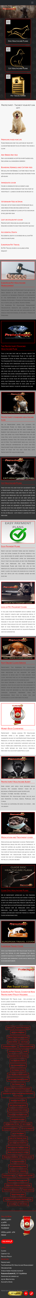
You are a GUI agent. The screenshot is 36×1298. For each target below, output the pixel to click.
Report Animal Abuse (18, 1194)
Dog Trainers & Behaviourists (18, 1074)
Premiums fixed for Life (11, 140)
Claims (25, 1051)
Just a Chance (27, 1124)
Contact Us (5, 1254)
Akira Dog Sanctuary (18, 1032)
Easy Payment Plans (10, 546)
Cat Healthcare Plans (11, 483)
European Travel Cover (12, 946)
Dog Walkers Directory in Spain (18, 1079)
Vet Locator (12, 1204)
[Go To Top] (26, 1293)
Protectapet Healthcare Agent (15, 782)
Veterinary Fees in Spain (11, 202)
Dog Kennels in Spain (18, 1070)
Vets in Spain (23, 1204)
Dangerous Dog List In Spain (18, 1056)
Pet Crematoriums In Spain (18, 1166)
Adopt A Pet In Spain (22, 1027)
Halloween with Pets (18, 1119)
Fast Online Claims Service (13, 663)
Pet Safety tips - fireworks (18, 1171)
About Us (10, 1027)
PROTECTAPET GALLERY (25, 1175)
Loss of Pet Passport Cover (14, 607)
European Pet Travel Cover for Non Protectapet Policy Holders (18, 1095)
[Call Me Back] (31, 1293)
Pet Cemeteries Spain (18, 1161)
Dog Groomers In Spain (18, 1065)
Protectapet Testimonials (12, 1190)
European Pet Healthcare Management (18, 1089)
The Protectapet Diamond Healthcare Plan (18, 1199)
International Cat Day (12, 1124)
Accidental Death (9, 232)
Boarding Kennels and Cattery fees (16, 167)
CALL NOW (6, 1241)
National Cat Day (27, 1157)
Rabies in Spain (27, 1190)
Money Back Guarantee (12, 728)
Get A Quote (15, 1293)
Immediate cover (8, 183)
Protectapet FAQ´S (9, 1175)
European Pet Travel (10, 245)
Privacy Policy (6, 1256)
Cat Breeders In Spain (9, 1046)
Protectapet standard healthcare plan (18, 1185)
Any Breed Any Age (9, 155)
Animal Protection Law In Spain (18, 1037)
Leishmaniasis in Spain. (11, 1128)
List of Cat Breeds (26, 1128)
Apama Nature (12, 1042)
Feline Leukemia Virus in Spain (18, 1110)
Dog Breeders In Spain (18, 1060)
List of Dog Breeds (18, 1133)
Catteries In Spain (14, 1051)
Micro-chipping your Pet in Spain (18, 1152)
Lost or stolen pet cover (12, 220)
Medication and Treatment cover (17, 837)
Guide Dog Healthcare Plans (14, 890)
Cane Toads (24, 1042)
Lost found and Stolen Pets (18, 1143)
